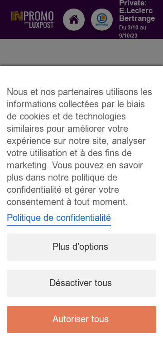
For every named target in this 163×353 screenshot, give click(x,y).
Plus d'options (80, 247)
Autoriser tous (81, 319)
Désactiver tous (80, 283)
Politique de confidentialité (59, 218)
